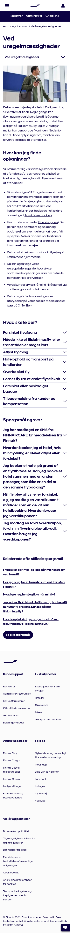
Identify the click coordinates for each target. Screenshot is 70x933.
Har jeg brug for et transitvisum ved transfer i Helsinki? (34, 584)
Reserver (16, 16)
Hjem (6, 26)
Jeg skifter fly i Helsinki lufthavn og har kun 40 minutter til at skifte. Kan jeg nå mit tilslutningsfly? (35, 606)
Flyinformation (20, 26)
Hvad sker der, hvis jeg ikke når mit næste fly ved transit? (34, 572)
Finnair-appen (48, 222)
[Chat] (65, 927)
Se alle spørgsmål (18, 635)
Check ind (53, 16)
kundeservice (24, 284)
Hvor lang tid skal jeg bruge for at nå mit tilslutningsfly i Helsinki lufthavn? (31, 621)
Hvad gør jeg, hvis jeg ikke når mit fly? (29, 594)
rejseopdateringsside (21, 268)
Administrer (34, 16)
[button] (7, 5)
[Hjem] (35, 6)
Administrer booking (38, 215)
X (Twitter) (25, 305)
